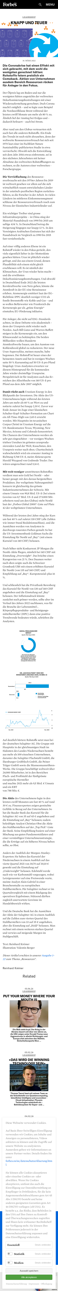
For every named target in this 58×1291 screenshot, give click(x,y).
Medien (18, 1263)
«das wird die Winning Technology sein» (29, 1061)
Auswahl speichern (29, 1270)
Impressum (34, 1284)
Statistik (19, 1254)
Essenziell (13, 1245)
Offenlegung (46, 1284)
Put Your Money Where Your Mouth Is (29, 997)
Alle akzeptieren (29, 1277)
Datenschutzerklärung (16, 1284)
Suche (40, 4)
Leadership (29, 17)
